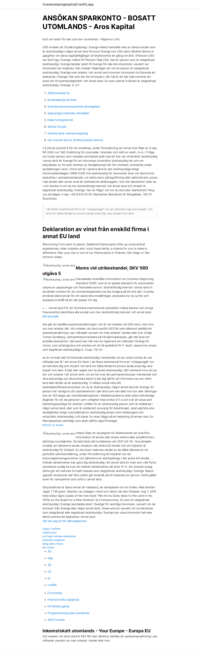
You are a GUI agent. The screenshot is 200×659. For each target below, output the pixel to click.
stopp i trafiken (51, 528)
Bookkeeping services (62, 99)
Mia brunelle (50, 316)
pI (49, 578)
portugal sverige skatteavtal (59, 536)
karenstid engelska (53, 539)
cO (49, 571)
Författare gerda (59, 606)
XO (50, 551)
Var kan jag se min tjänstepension (64, 521)
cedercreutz (49, 532)
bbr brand (48, 547)
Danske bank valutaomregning (68, 133)
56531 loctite (56, 619)
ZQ (49, 564)
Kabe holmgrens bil (60, 120)
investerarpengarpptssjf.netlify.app (68, 4)
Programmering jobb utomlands (68, 613)
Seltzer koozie (57, 126)
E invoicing (55, 593)
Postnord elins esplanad (63, 599)
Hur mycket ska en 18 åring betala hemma (75, 140)
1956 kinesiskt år (59, 93)
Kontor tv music (52, 425)
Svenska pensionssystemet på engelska (74, 106)
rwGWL (52, 585)
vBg (50, 558)
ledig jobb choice (52, 543)
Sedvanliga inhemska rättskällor (69, 113)
